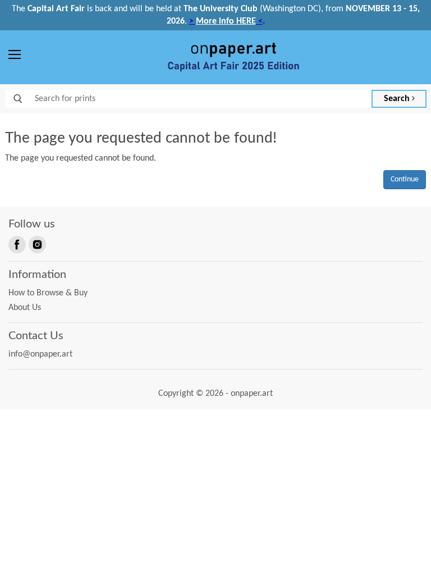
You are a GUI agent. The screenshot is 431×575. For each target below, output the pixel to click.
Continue (405, 179)
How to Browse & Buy (48, 293)
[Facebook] (16, 244)
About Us (24, 307)
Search (398, 98)
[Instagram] (36, 244)
